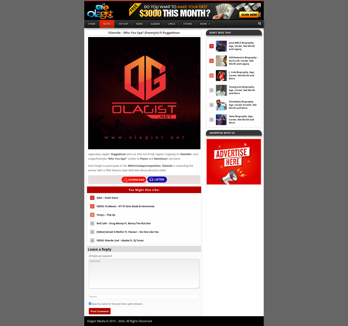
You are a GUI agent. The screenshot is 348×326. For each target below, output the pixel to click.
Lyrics (171, 23)
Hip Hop (123, 23)
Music (107, 23)
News (139, 23)
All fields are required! (100, 256)
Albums (155, 23)
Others (187, 23)
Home (91, 23)
